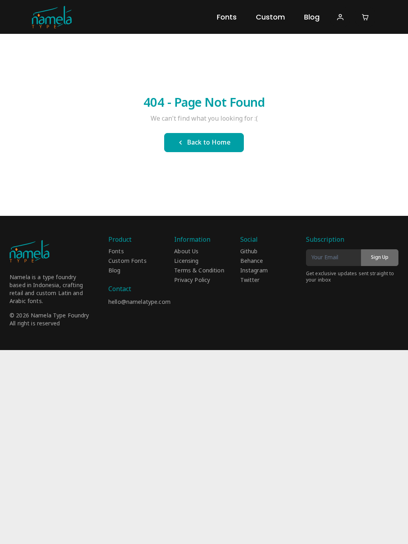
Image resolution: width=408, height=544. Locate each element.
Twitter (250, 280)
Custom (270, 17)
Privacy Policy (192, 280)
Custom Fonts (127, 261)
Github (249, 252)
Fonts (227, 17)
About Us (186, 252)
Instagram (254, 271)
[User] (340, 17)
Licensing (186, 261)
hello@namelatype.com (139, 302)
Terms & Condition (199, 271)
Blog (312, 17)
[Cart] (365, 17)
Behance (251, 261)
